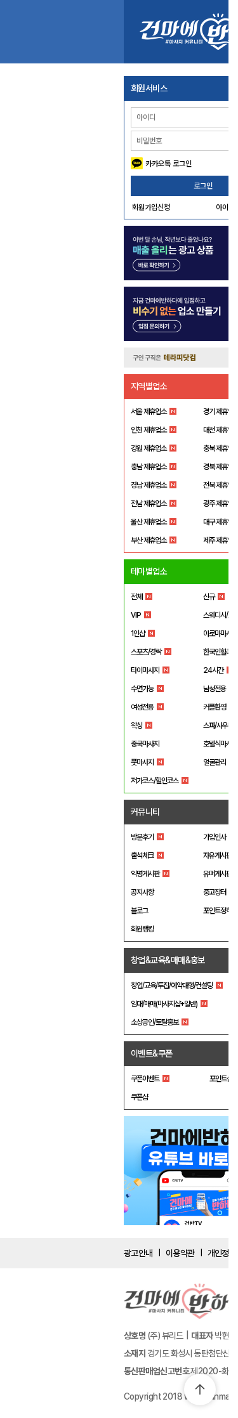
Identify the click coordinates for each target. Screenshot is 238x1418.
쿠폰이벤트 (145, 1078)
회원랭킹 (142, 929)
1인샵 (138, 633)
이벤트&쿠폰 (152, 1053)
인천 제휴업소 (148, 430)
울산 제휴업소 (148, 521)
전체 (136, 596)
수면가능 (142, 688)
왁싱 (136, 725)
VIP (136, 615)
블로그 (139, 910)
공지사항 (142, 892)
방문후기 (142, 837)
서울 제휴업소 (148, 411)
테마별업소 (149, 571)
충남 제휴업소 (148, 466)
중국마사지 (145, 743)
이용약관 (180, 1253)
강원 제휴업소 (148, 448)
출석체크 (142, 855)
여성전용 (142, 707)
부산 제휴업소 (148, 540)
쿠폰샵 (139, 1097)
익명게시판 (145, 873)
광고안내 (138, 1253)
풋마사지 (142, 762)
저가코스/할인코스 (154, 780)
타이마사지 (145, 670)
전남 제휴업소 (148, 503)
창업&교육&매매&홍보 (168, 960)
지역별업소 (149, 386)
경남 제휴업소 (148, 485)
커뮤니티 (145, 812)
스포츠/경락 (146, 651)
